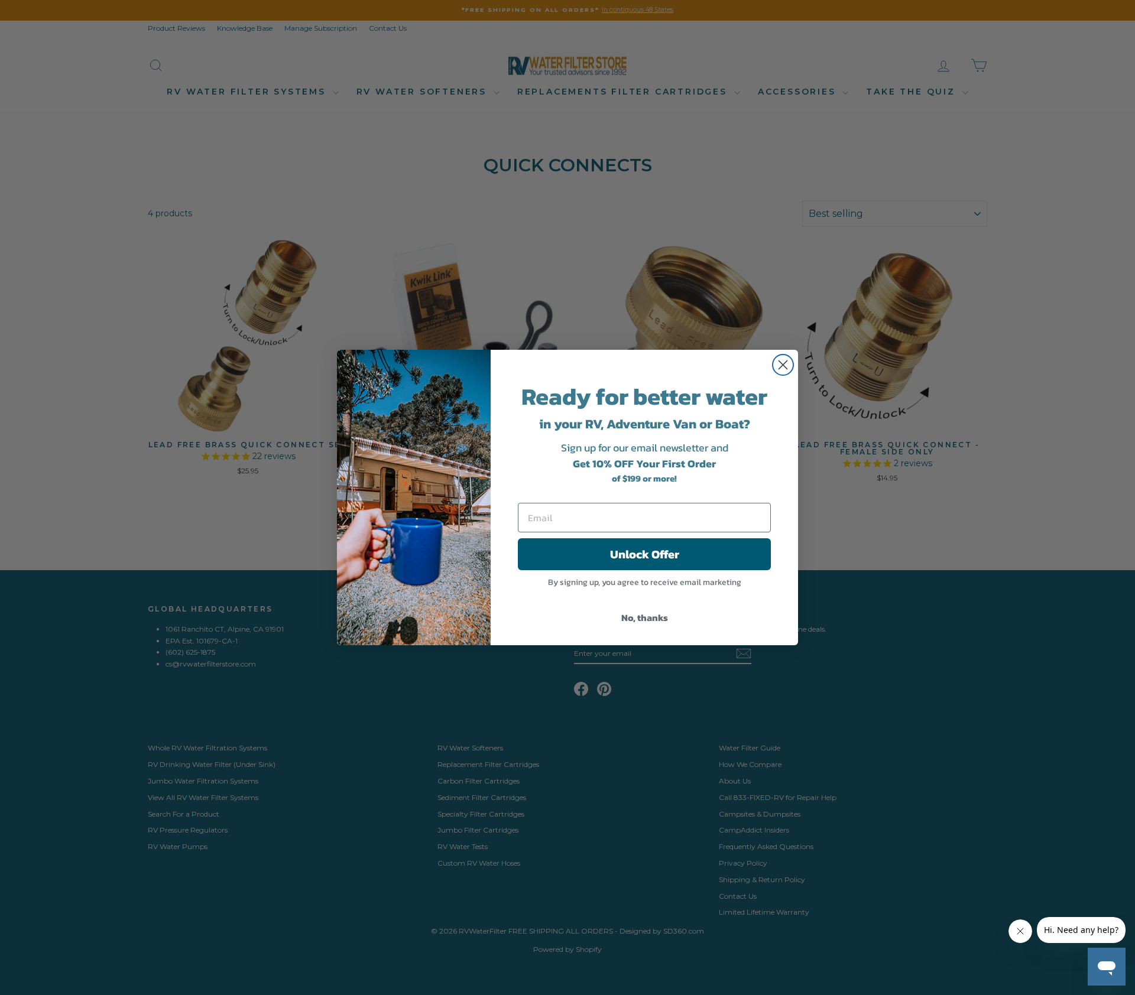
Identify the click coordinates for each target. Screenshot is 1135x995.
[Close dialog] (783, 365)
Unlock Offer (644, 554)
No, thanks (644, 617)
